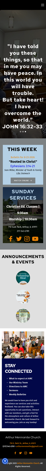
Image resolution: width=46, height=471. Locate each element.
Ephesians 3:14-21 (23, 166)
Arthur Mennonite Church (23, 437)
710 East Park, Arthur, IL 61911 (23, 227)
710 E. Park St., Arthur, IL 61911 (23, 443)
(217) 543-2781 (9, 446)
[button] (42, 4)
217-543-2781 (23, 231)
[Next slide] (39, 74)
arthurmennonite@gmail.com (29, 446)
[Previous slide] (6, 74)
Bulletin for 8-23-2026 (23, 157)
